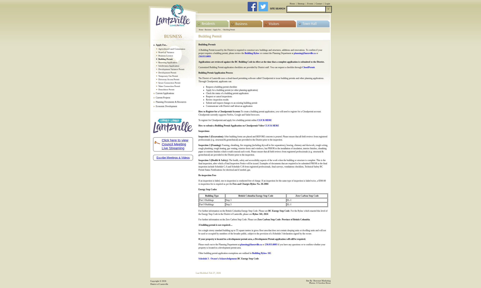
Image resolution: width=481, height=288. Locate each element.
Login (327, 3)
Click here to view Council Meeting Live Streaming (175, 144)
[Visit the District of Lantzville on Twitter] (263, 10)
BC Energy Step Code (279, 211)
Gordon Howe (324, 283)
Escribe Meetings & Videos (173, 157)
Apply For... (217, 30)
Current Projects (163, 97)
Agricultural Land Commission (171, 49)
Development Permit (167, 72)
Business (208, 30)
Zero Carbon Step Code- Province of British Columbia (283, 219)
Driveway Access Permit (168, 79)
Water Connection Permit (169, 86)
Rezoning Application (167, 62)
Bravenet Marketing (322, 281)
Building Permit (229, 30)
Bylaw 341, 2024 (260, 214)
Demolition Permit (166, 89)
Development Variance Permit (171, 69)
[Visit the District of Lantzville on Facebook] (252, 10)
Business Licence (165, 56)
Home (292, 3)
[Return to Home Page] (173, 25)
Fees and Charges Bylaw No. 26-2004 (250, 184)
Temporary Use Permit (168, 76)
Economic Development (166, 106)
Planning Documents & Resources (171, 102)
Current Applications (165, 93)
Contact (319, 3)
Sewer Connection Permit (169, 83)
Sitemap (301, 3)
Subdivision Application (168, 66)
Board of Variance (166, 52)
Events (310, 3)
